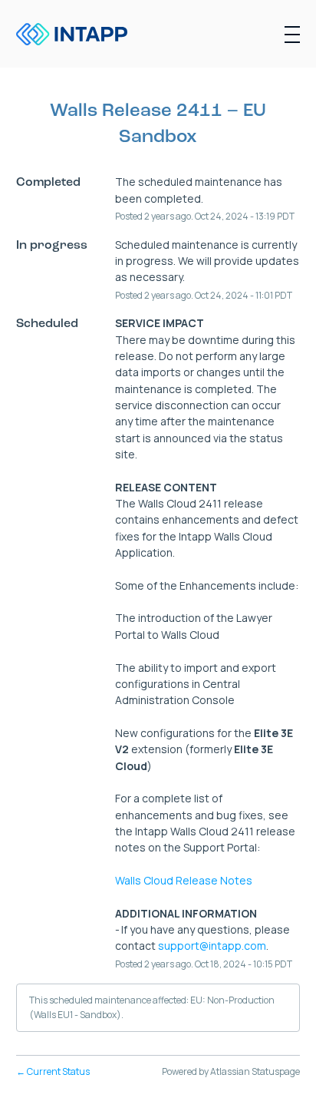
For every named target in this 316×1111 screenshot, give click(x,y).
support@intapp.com (212, 945)
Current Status (53, 1071)
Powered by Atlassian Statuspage (231, 1071)
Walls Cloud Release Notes (183, 880)
